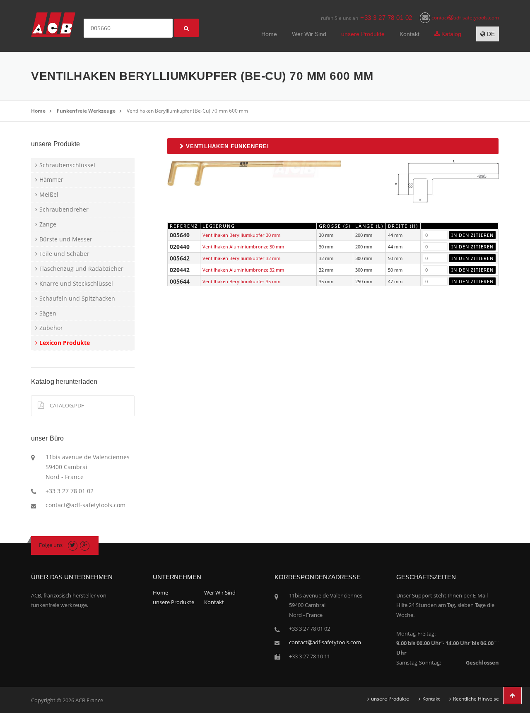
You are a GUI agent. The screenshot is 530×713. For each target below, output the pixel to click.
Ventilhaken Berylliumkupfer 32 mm (241, 258)
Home (269, 34)
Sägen (47, 313)
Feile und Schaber (64, 254)
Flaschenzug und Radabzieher (81, 268)
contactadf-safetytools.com (464, 17)
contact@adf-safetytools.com (85, 505)
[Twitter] (72, 545)
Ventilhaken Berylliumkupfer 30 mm (241, 235)
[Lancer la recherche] (186, 28)
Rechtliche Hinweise (476, 698)
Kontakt (409, 34)
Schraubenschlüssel (67, 165)
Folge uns (51, 545)
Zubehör (51, 328)
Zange (47, 224)
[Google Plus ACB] (84, 545)
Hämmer (51, 179)
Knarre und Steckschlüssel (76, 283)
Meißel (48, 194)
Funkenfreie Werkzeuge (86, 110)
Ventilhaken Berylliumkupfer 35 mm (241, 281)
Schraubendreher (64, 209)
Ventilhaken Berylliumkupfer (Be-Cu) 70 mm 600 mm (187, 110)
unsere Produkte (363, 34)
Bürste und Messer (65, 239)
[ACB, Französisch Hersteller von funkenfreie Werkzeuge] (53, 24)
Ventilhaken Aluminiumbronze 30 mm (243, 246)
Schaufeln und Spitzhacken (77, 298)
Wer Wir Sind (309, 34)
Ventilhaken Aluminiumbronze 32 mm (243, 270)
